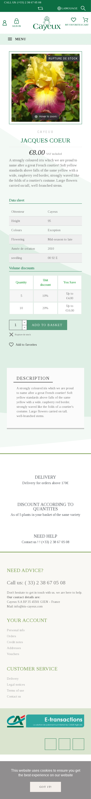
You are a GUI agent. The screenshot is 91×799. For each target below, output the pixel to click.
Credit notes (15, 642)
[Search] (83, 8)
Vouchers (13, 654)
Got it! (45, 786)
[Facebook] (64, 744)
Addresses (14, 648)
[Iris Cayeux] (47, 24)
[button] (23, 344)
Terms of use (15, 690)
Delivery (13, 678)
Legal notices (16, 684)
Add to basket (47, 325)
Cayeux (45, 131)
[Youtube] (78, 744)
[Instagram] (50, 744)
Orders (11, 636)
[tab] (33, 378)
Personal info (16, 630)
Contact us (14, 696)
